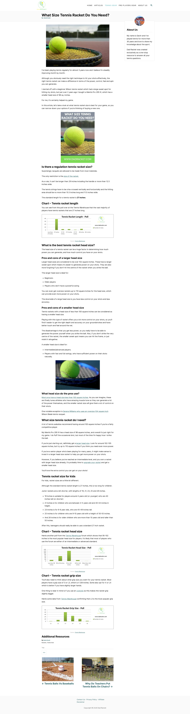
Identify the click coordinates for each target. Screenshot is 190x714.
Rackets (44, 642)
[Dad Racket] (53, 5)
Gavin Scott (47, 18)
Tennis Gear (50, 642)
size (44, 652)
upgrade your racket (92, 462)
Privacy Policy (91, 700)
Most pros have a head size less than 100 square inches (65, 397)
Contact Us (81, 700)
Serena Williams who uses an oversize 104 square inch (85, 411)
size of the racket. (71, 176)
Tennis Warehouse (80, 241)
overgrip (80, 591)
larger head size (82, 443)
